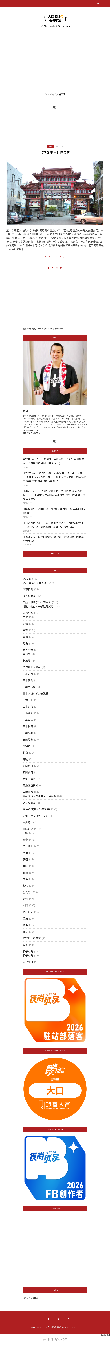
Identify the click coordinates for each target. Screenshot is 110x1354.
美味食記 (28, 829)
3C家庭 (27, 578)
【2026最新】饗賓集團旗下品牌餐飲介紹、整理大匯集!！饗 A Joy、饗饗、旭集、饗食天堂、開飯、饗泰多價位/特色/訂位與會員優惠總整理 (54, 477)
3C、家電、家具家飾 (34, 582)
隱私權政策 (61, 1339)
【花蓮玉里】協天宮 (55, 152)
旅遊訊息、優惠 (32, 667)
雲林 (25, 931)
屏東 (25, 879)
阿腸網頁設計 (105, 1335)
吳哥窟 (26, 654)
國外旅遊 (28, 650)
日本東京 (28, 706)
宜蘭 (25, 872)
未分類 (26, 822)
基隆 (25, 865)
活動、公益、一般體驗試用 (38, 606)
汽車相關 (28, 589)
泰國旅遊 (28, 739)
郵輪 (25, 759)
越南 (25, 752)
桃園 (25, 905)
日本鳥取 (28, 732)
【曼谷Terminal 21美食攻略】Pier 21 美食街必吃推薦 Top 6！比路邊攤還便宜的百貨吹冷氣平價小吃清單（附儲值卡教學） (54, 495)
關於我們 (48, 1339)
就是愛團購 (29, 802)
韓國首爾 (28, 772)
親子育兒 (28, 951)
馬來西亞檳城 (30, 785)
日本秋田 (28, 726)
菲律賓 (26, 746)
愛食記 (26, 892)
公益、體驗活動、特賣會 (37, 602)
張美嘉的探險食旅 (30, 1298)
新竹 (25, 898)
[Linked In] (61, 267)
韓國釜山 (28, 765)
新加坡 (26, 660)
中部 (25, 617)
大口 (25, 410)
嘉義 (25, 859)
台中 (25, 839)
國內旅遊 (28, 613)
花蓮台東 (28, 912)
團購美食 (28, 792)
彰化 (25, 885)
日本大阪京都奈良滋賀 (35, 693)
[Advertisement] (55, 304)
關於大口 (28, 962)
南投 (25, 833)
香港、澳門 (29, 779)
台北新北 (28, 846)
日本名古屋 (29, 686)
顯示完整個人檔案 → (31, 433)
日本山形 (28, 700)
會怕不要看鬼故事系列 (35, 815)
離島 (25, 643)
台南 (25, 852)
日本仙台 (28, 680)
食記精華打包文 (32, 938)
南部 (25, 630)
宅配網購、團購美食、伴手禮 (39, 796)
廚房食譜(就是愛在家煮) (36, 809)
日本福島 (28, 719)
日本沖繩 (28, 713)
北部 (25, 623)
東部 (50, 146)
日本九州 (28, 673)
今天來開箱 (29, 595)
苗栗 (25, 918)
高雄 (25, 944)
